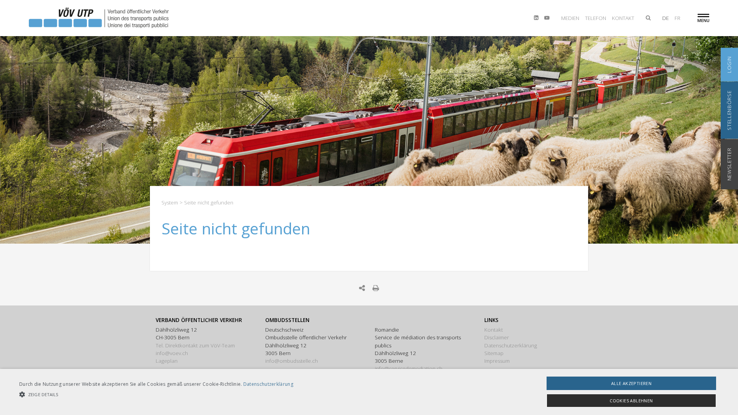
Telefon (595, 18)
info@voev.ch (172, 353)
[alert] (369, 392)
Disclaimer (496, 337)
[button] (156, 394)
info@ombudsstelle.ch (291, 360)
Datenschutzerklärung (510, 345)
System (169, 202)
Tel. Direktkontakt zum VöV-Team (195, 345)
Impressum (497, 360)
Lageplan (167, 360)
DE (665, 18)
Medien (570, 18)
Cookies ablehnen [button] (631, 400)
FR (677, 18)
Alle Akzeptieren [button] (631, 383)
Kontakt (623, 18)
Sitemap (494, 353)
